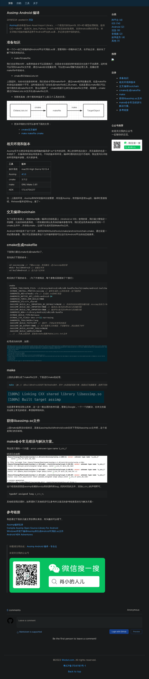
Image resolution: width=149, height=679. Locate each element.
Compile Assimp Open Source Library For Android (32, 528)
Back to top (74, 671)
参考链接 (123, 110)
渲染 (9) (116, 30)
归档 (19, 3)
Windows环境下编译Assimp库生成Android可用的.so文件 (35, 531)
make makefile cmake (32, 133)
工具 (27, 3)
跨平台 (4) (117, 19)
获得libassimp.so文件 (130, 98)
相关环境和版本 (127, 82)
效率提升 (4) (118, 37)
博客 (10, 3)
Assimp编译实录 (15, 524)
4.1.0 (24, 174)
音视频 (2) (117, 33)
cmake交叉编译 (29, 129)
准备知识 (123, 78)
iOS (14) (116, 23)
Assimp (13, 25)
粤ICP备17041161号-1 (74, 665)
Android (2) (118, 26)
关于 (35, 3)
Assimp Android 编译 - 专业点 (42, 546)
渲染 (31, 19)
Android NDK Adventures (20, 534)
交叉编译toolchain (129, 86)
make (122, 94)
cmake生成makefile (129, 90)
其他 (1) (116, 40)
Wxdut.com (68, 659)
